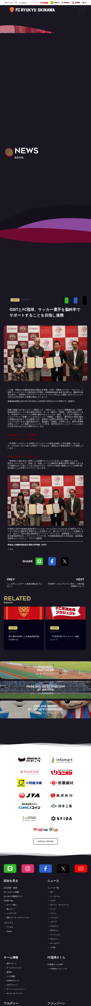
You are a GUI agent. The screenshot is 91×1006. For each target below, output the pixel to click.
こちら (10, 549)
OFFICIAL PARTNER (45, 841)
